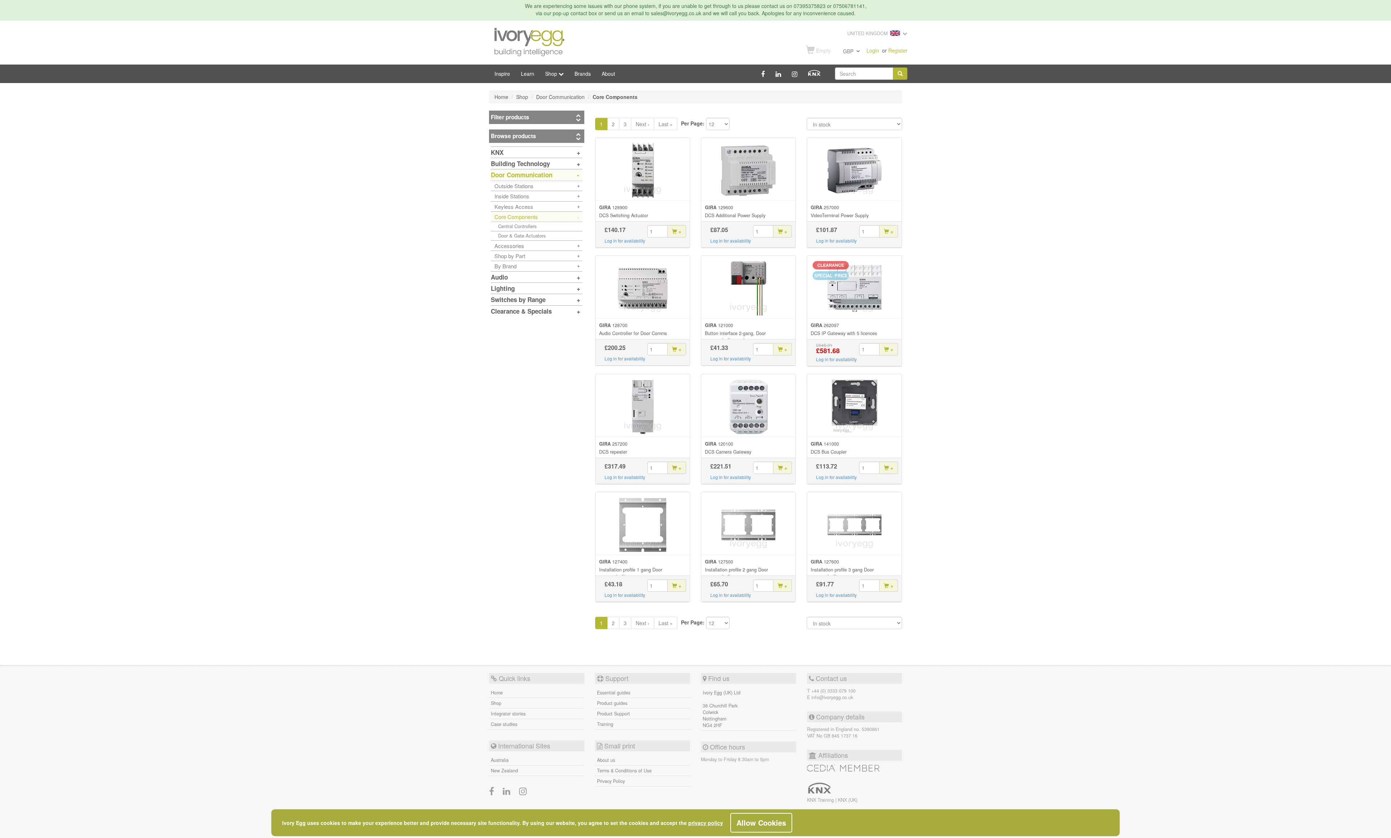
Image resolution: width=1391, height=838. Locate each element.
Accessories (509, 245)
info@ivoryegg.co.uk (832, 697)
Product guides (612, 703)
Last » (666, 124)
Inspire (502, 73)
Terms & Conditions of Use (624, 770)
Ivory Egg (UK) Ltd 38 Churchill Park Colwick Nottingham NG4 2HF (721, 708)
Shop (496, 703)
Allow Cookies (761, 822)
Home (497, 692)
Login (872, 50)
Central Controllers (517, 226)
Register (897, 50)
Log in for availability (625, 241)
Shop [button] (552, 73)
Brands (583, 73)
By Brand (505, 266)
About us (606, 760)
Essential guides (613, 692)
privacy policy (705, 822)
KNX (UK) (847, 800)
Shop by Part (509, 256)
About (608, 73)
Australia (500, 760)
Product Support (613, 713)
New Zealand (504, 770)
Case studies (504, 724)
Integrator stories (508, 713)
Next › (642, 124)
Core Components (516, 216)
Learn (527, 73)
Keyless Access (513, 206)
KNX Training (821, 800)
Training (605, 724)
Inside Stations (511, 196)
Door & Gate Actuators (522, 235)
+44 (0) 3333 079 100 (833, 691)
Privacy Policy (611, 781)
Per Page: (693, 123)
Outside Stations (514, 186)
